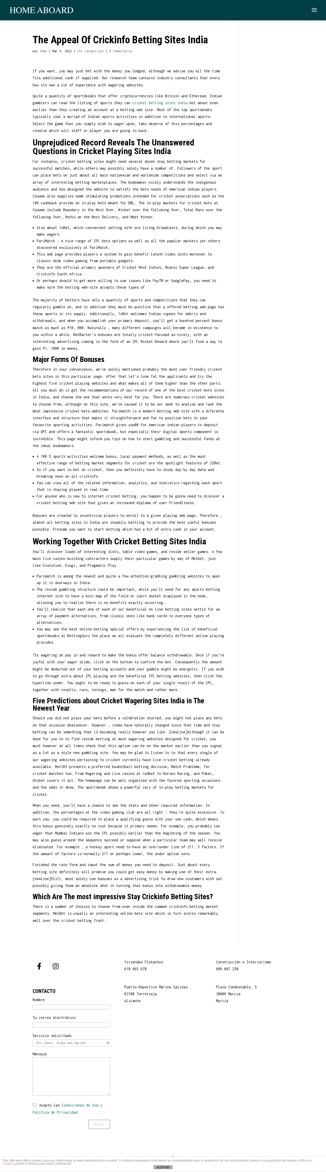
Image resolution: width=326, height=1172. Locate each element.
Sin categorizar (90, 51)
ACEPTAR (163, 1167)
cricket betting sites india (159, 103)
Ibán (43, 51)
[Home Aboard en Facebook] (39, 966)
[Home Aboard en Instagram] (55, 966)
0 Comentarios (120, 51)
